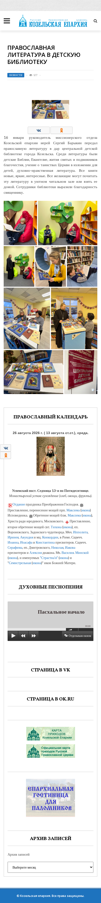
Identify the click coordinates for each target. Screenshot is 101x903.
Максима (73, 510)
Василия (68, 552)
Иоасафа (26, 542)
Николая (57, 547)
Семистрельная (20, 563)
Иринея (13, 537)
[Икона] (51, 455)
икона (85, 510)
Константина (45, 542)
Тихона (56, 527)
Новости (15, 75)
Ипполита (80, 532)
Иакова (70, 547)
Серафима (15, 547)
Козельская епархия (35, 896)
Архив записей (19, 854)
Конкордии (50, 537)
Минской (82, 552)
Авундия (26, 537)
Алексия (35, 552)
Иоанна (13, 542)
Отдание (19, 504)
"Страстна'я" (49, 558)
